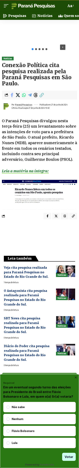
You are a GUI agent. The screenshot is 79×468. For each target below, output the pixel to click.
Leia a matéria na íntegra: (25, 170)
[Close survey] (76, 377)
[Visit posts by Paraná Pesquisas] (6, 106)
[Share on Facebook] (12, 95)
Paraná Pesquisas (23, 105)
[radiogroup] (39, 425)
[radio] (8, 407)
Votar (69, 457)
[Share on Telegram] (29, 95)
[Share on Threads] (35, 95)
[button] (7, 6)
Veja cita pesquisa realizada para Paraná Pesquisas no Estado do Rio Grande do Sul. (26, 272)
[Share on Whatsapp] (23, 95)
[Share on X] (18, 95)
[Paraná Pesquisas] (33, 6)
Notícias (7, 58)
